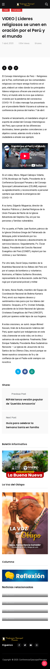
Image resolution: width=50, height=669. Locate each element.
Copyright (6, 660)
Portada (17, 10)
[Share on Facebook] (4, 68)
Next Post (11, 417)
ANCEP (11, 594)
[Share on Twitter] (10, 68)
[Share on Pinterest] (16, 68)
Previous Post (19, 394)
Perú (6, 10)
